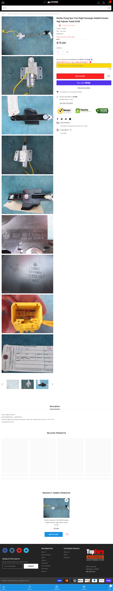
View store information (66, 103)
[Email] (66, 119)
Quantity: (59, 48)
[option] (13, 384)
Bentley (64, 28)
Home (3, 14)
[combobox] (54, 8)
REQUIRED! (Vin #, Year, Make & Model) (72, 62)
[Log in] (98, 3)
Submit (31, 566)
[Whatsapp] (70, 119)
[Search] (103, 2)
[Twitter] (62, 119)
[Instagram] (12, 550)
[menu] (3, 2)
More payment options (84, 88)
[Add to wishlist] (108, 76)
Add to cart (80, 76)
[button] (2, 384)
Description (55, 406)
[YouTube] (19, 550)
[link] (15, 475)
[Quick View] (67, 500)
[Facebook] (57, 119)
